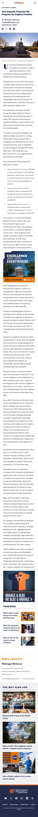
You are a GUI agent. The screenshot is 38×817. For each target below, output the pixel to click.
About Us (5, 804)
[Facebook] (16, 799)
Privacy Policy (24, 804)
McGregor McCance (12, 663)
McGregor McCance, (12, 20)
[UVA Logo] (19, 791)
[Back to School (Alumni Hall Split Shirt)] (19, 586)
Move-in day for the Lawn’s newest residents (11, 640)
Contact (33, 804)
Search (35, 2)
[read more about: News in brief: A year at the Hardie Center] (19, 702)
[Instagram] (21, 799)
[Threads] (32, 799)
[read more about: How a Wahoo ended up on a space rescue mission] (19, 763)
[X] (11, 799)
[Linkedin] (27, 799)
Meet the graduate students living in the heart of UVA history (11, 627)
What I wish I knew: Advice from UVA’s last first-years (11, 615)
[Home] (19, 3)
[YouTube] (6, 799)
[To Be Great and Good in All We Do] (19, 266)
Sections (3, 2)
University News (9, 7)
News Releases (14, 804)
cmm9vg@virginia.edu (10, 22)
